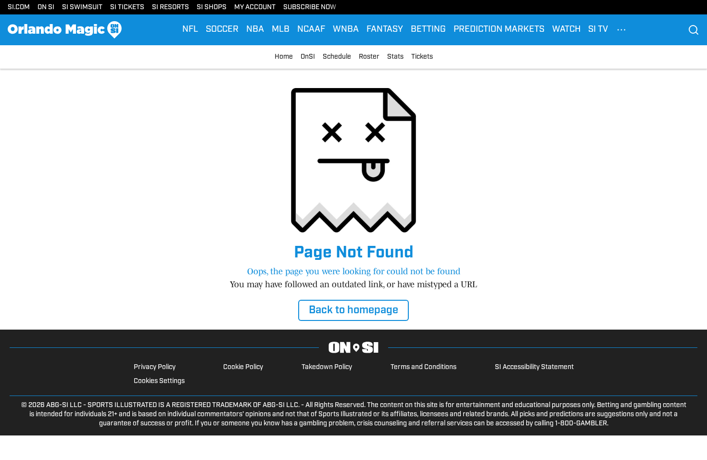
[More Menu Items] (621, 30)
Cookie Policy (243, 367)
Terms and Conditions (423, 367)
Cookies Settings (159, 381)
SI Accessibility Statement (534, 367)
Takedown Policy (327, 367)
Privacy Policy (155, 367)
